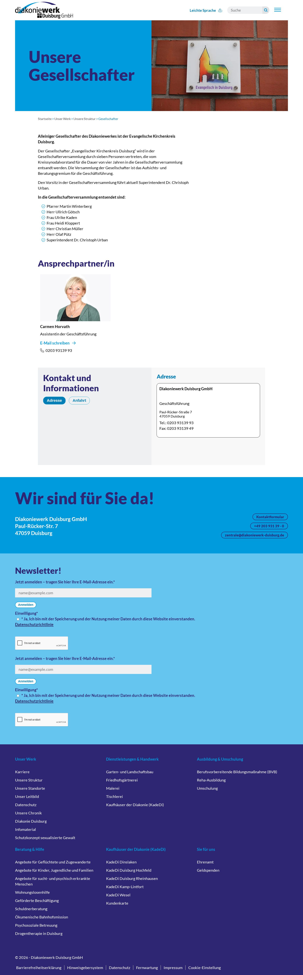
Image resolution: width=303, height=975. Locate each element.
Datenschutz (25, 804)
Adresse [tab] (54, 400)
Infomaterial (25, 829)
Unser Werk (62, 119)
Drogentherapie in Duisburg (38, 933)
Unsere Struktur (84, 119)
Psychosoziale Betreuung (36, 925)
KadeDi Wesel (118, 895)
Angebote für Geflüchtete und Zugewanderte (53, 862)
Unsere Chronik (28, 813)
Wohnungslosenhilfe (32, 892)
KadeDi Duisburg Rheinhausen (132, 878)
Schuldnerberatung (31, 908)
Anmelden (25, 605)
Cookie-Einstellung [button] (204, 967)
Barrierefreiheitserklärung (38, 967)
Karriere (22, 771)
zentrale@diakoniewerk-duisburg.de (254, 535)
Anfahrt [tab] (79, 400)
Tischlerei (114, 796)
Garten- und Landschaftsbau (129, 771)
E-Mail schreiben (55, 343)
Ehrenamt (205, 862)
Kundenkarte (117, 903)
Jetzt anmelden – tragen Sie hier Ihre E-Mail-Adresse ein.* (65, 582)
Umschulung (207, 788)
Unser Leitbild (27, 796)
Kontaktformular (270, 517)
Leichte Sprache (203, 10)
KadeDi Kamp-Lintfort (125, 886)
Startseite (45, 119)
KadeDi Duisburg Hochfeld (128, 870)
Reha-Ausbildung (211, 780)
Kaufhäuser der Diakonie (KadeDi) (135, 804)
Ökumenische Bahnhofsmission (41, 917)
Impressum (173, 967)
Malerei (112, 788)
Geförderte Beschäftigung (37, 900)
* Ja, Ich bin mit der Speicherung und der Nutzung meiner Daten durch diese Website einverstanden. (108, 618)
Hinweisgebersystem (85, 967)
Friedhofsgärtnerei (122, 780)
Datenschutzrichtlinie (34, 624)
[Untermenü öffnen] (277, 10)
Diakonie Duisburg (31, 821)
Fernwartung (147, 967)
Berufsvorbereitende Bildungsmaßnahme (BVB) (237, 771)
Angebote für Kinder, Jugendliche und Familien (54, 870)
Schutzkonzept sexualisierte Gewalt (45, 837)
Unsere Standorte (30, 788)
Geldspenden (208, 870)
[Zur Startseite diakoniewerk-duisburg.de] (44, 10)
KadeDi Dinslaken (121, 862)
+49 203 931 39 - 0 (269, 526)
